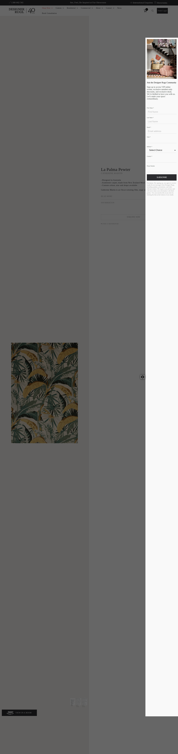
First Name (150, 108)
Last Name (150, 117)
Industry (149, 146)
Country (149, 156)
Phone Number (151, 166)
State (149, 137)
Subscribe (162, 177)
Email (149, 127)
